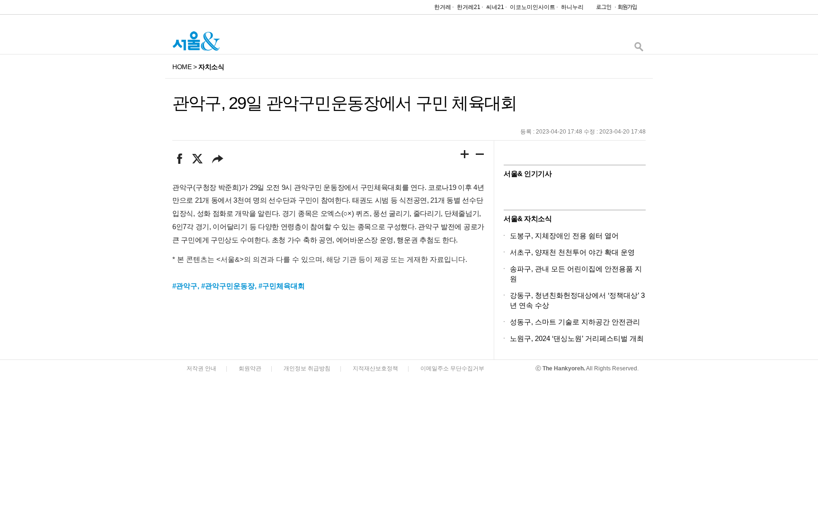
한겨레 (442, 7)
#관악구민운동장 (228, 286)
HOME (181, 67)
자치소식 (211, 67)
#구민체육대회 (281, 286)
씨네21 (495, 7)
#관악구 (184, 286)
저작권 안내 (201, 368)
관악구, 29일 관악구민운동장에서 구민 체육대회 (344, 103)
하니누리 (572, 7)
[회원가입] (627, 9)
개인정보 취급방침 (307, 368)
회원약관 (250, 368)
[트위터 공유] (197, 158)
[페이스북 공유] (179, 158)
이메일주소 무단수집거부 (452, 368)
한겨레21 (468, 7)
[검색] (638, 49)
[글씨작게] (480, 155)
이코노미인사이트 (532, 7)
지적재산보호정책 (375, 368)
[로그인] (601, 9)
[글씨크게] (465, 155)
